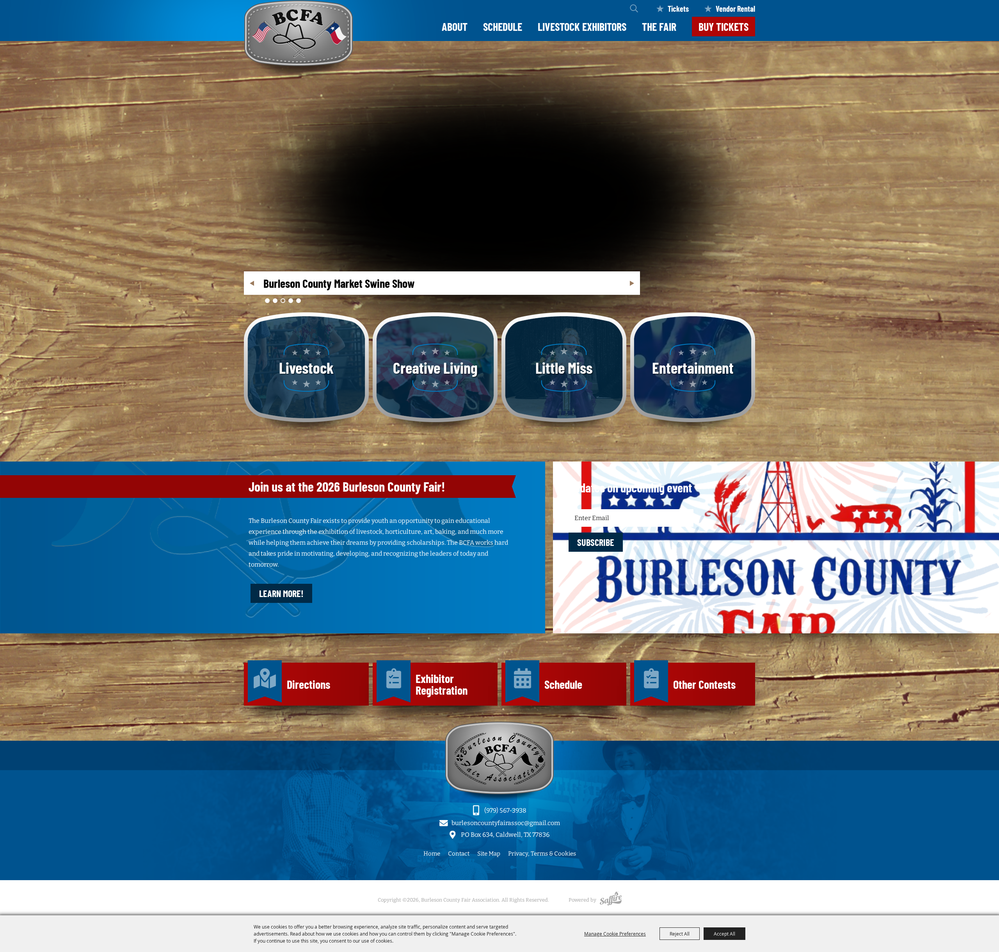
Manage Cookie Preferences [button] (615, 934)
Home (431, 853)
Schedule (502, 26)
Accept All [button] (724, 934)
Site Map (488, 853)
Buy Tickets (723, 26)
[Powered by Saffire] (611, 900)
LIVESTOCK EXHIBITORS (582, 26)
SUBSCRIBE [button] (595, 542)
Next (632, 283)
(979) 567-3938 (505, 810)
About (455, 26)
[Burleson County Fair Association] (298, 42)
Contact (458, 853)
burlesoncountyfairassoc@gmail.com (506, 823)
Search (634, 8)
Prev (252, 283)
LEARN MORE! (281, 593)
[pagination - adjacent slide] (267, 301)
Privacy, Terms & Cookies (542, 853)
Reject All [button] (680, 934)
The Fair (659, 26)
